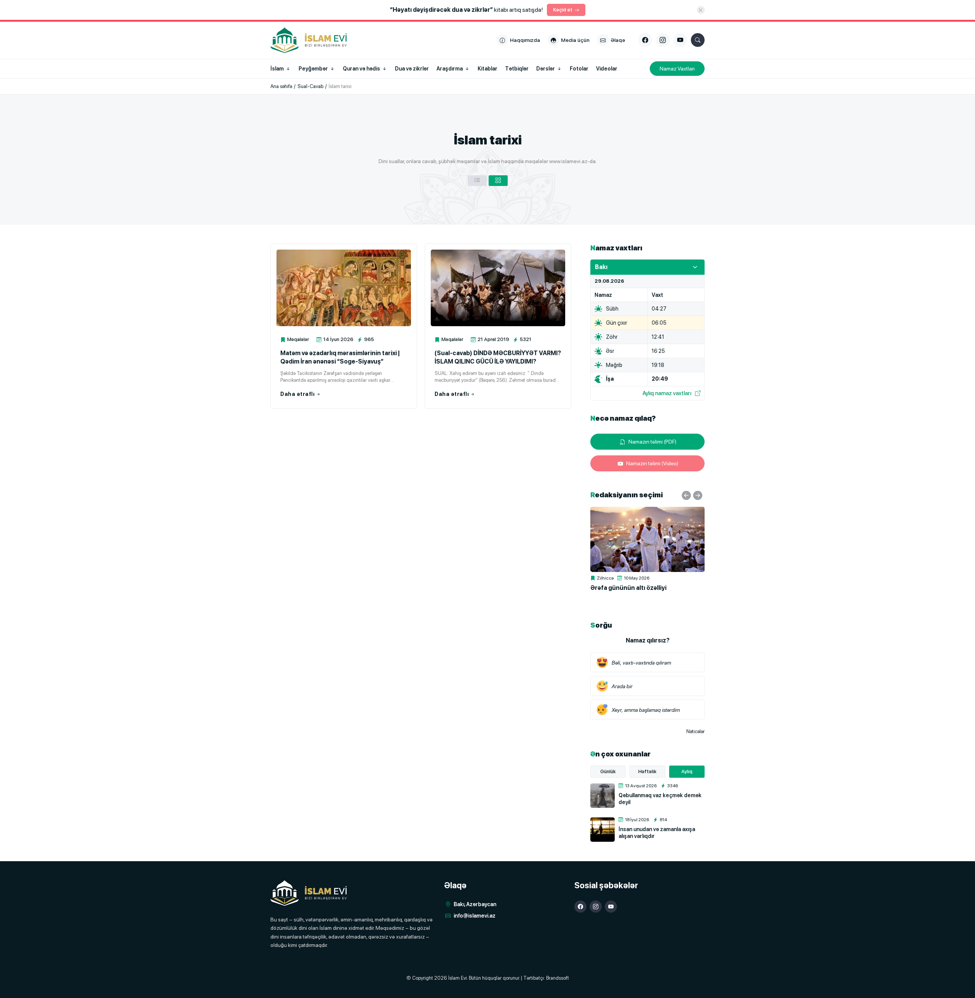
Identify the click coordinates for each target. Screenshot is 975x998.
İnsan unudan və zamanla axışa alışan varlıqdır (657, 832)
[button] (477, 180)
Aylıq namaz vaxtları (667, 393)
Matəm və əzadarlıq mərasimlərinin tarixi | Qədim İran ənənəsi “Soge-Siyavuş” (340, 357)
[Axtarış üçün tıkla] (698, 40)
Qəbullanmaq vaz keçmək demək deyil (660, 798)
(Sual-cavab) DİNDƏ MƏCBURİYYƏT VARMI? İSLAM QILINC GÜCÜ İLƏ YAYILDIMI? (498, 357)
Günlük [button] (608, 771)
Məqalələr (298, 339)
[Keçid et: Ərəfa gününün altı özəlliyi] (647, 539)
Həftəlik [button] (647, 771)
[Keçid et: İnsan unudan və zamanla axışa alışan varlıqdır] (602, 829)
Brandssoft (557, 978)
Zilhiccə (605, 578)
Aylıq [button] (686, 771)
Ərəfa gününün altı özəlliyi (628, 587)
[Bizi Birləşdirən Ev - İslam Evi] (308, 893)
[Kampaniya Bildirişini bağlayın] (701, 10)
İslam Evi (457, 978)
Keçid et (562, 10)
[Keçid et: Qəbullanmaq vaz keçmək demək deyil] (602, 795)
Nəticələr (695, 731)
